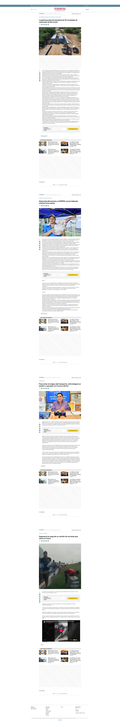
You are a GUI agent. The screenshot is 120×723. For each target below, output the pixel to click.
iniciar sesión (57, 184)
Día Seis (38, 5)
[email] (46, 24)
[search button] (31, 5)
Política (60, 5)
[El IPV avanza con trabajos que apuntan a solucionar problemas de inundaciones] (42, 151)
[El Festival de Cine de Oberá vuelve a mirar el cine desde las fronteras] (42, 143)
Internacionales (47, 5)
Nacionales (52, 5)
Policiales (57, 5)
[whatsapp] (41, 24)
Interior (42, 5)
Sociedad (64, 5)
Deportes (35, 5)
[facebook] (43, 24)
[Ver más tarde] (39, 24)
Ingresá (87, 9)
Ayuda (87, 718)
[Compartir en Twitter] (45, 24)
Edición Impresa (86, 5)
